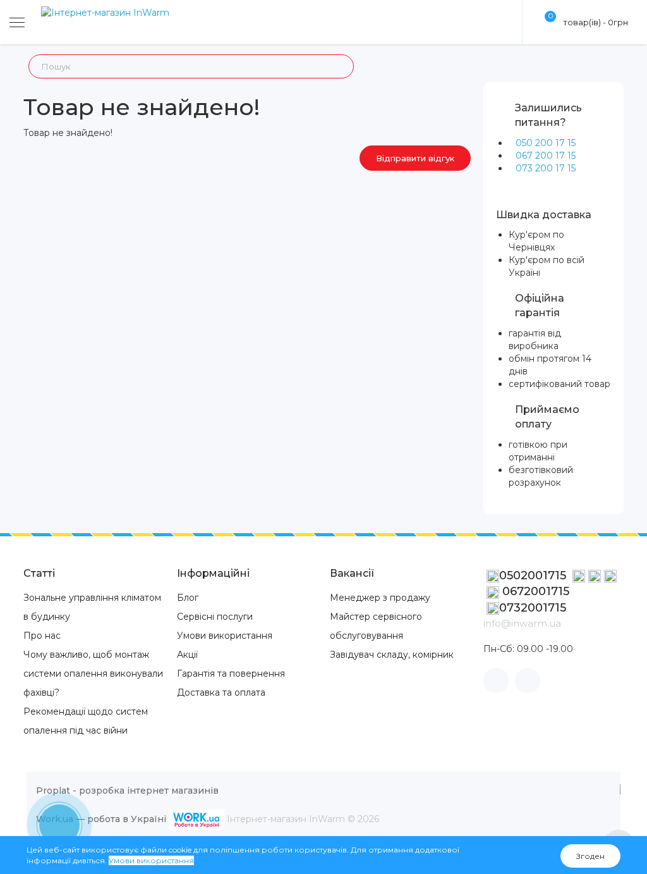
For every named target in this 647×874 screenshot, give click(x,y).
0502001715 (534, 575)
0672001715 (534, 591)
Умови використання (224, 635)
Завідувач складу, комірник (392, 654)
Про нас (42, 635)
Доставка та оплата (221, 692)
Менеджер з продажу (380, 597)
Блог (187, 597)
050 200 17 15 (546, 143)
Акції (187, 654)
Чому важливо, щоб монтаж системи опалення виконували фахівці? (93, 673)
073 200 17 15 (546, 168)
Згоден (590, 856)
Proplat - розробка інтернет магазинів (127, 790)
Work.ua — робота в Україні (101, 819)
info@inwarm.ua (522, 623)
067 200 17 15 (546, 155)
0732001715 (532, 608)
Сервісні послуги (215, 616)
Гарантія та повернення (231, 673)
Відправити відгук (415, 158)
